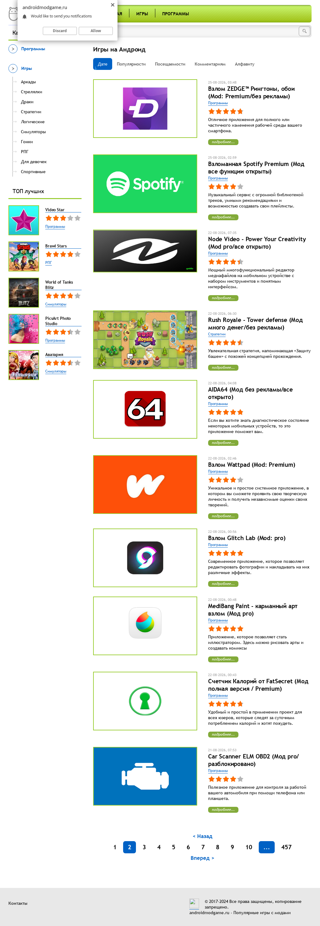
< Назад (202, 836)
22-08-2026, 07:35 (222, 232)
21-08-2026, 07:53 (222, 750)
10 (248, 847)
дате (103, 64)
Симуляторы (55, 304)
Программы (175, 14)
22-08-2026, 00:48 (222, 599)
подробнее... (223, 142)
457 (286, 847)
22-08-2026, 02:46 (222, 458)
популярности (131, 64)
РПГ (48, 263)
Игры (142, 14)
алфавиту (244, 64)
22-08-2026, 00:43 (222, 674)
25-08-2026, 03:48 (222, 82)
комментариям (210, 64)
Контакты (18, 903)
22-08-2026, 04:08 (222, 383)
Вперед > (202, 858)
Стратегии (217, 334)
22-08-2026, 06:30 (222, 313)
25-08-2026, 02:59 (222, 157)
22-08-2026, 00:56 (222, 531)
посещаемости (170, 64)
